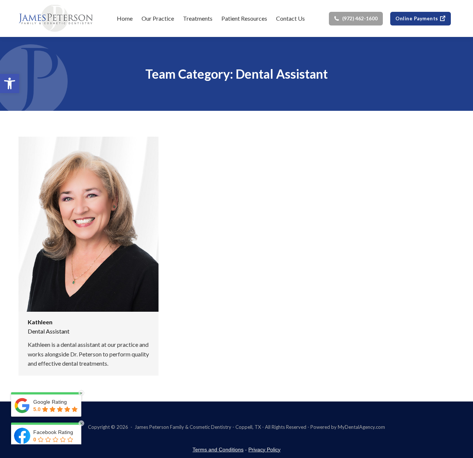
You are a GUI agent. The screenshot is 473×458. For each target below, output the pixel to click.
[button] (9, 83)
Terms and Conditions (218, 449)
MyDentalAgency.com (361, 427)
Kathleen (40, 321)
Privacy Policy (264, 449)
